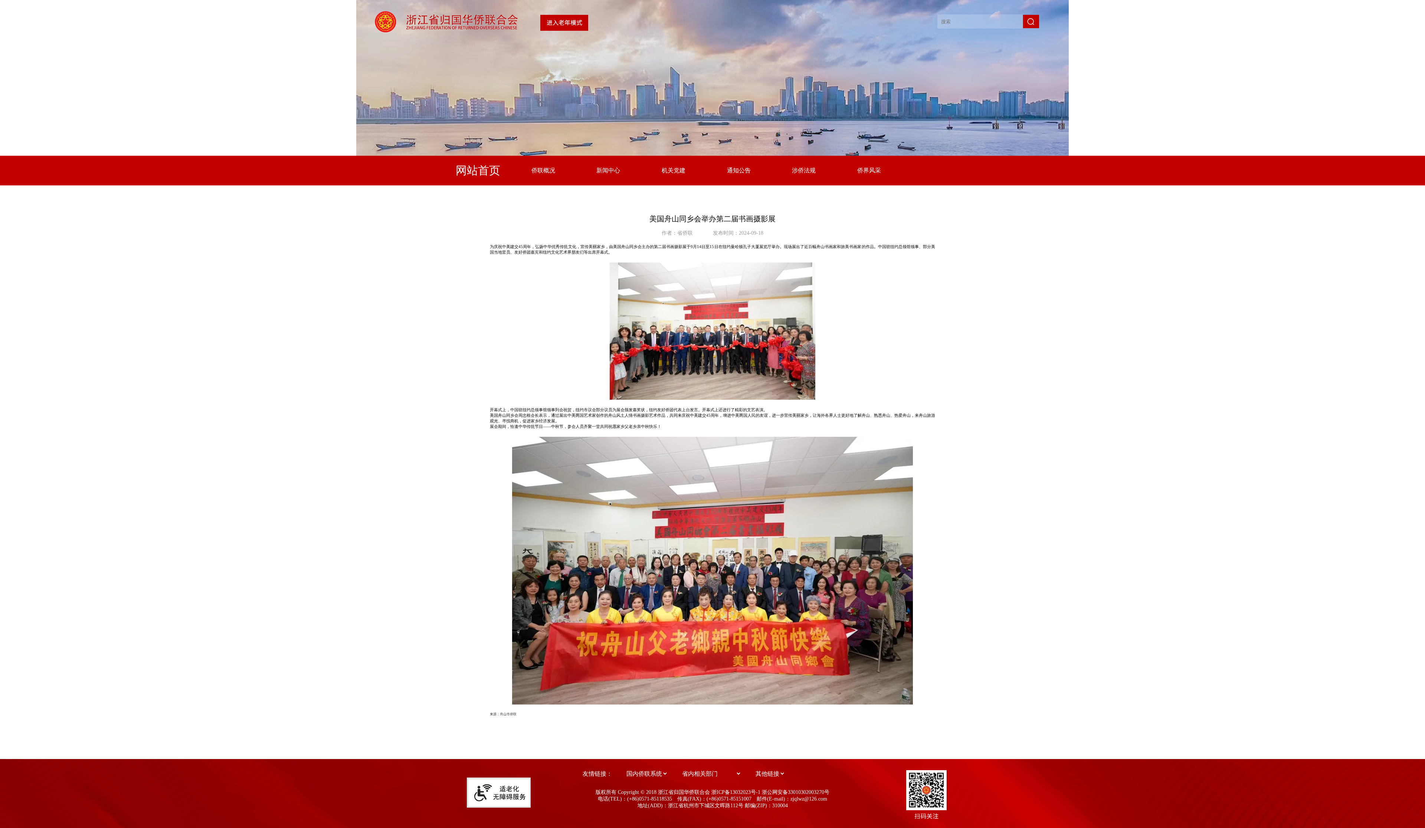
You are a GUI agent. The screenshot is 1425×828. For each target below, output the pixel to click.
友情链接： (597, 774)
